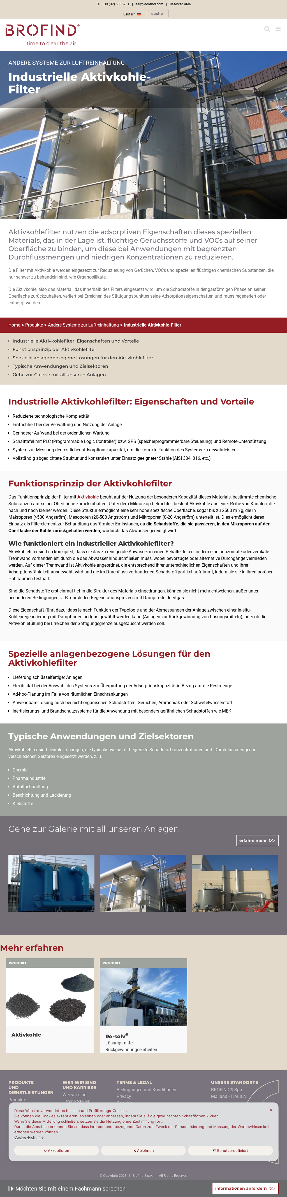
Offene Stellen (77, 1101)
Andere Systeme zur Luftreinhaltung (83, 325)
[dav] (51, 883)
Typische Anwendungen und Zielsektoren (60, 366)
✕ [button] (271, 1110)
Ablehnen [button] (145, 1150)
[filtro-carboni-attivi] (235, 883)
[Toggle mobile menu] (278, 29)
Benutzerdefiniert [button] (232, 1150)
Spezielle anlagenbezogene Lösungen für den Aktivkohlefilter (83, 357)
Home (14, 325)
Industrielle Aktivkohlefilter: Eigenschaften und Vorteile (76, 341)
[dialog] (144, 1131)
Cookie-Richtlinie (29, 1137)
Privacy (124, 1096)
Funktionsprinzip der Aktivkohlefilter (54, 349)
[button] (157, 13)
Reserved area (180, 4)
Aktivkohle (88, 497)
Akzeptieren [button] (58, 1150)
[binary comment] (143, 883)
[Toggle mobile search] (267, 29)
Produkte (34, 325)
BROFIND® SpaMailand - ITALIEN (228, 1093)
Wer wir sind (75, 1094)
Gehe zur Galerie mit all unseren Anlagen (59, 374)
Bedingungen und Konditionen (146, 1089)
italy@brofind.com (149, 4)
